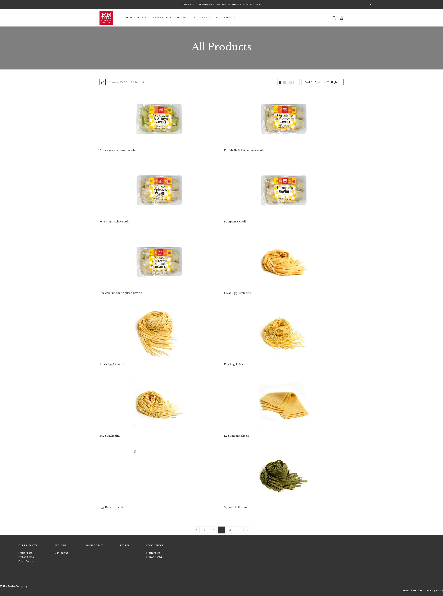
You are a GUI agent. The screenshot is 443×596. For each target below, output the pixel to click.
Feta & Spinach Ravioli (114, 221)
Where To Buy (94, 545)
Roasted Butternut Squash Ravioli (121, 293)
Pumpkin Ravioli (235, 221)
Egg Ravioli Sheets (111, 507)
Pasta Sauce (26, 561)
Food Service (154, 545)
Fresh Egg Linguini (112, 364)
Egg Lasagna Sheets (236, 435)
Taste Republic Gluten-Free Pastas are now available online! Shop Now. (221, 4)
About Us (60, 545)
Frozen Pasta (26, 557)
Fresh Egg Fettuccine (237, 293)
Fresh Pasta (25, 553)
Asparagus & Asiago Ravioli (117, 150)
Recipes (124, 545)
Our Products (28, 545)
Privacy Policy (435, 590)
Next (246, 530)
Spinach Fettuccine (236, 507)
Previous (196, 530)
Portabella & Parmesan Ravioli (244, 150)
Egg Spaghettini (110, 435)
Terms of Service (411, 590)
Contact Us (61, 553)
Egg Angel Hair (233, 364)
